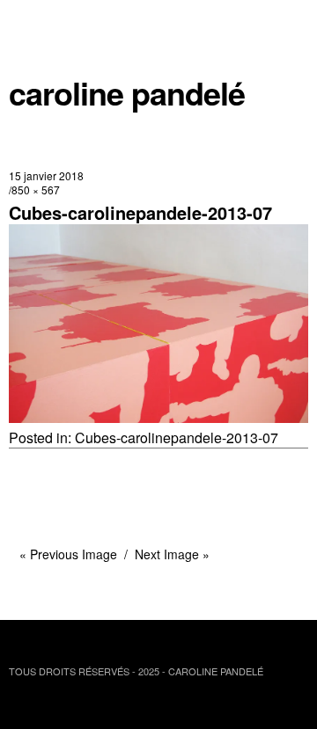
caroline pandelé (127, 93)
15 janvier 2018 (46, 175)
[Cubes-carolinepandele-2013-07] (158, 417)
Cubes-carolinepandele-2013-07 (176, 437)
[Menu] (31, 22)
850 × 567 (35, 189)
